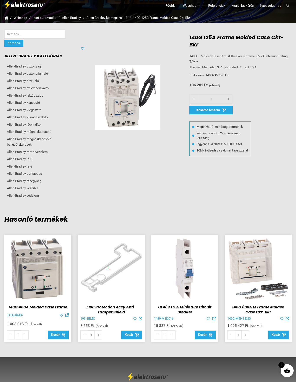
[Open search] (288, 6)
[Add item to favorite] (82, 48)
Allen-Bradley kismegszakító (106, 18)
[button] (58, 335)
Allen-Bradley (71, 18)
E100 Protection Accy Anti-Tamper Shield (111, 310)
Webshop (189, 6)
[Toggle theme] (279, 5)
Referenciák (216, 6)
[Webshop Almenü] (200, 5)
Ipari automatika (44, 18)
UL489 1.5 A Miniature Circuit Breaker (184, 310)
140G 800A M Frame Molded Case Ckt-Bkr (258, 310)
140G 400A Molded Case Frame (37, 307)
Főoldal (171, 6)
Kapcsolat (267, 6)
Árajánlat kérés (243, 6)
